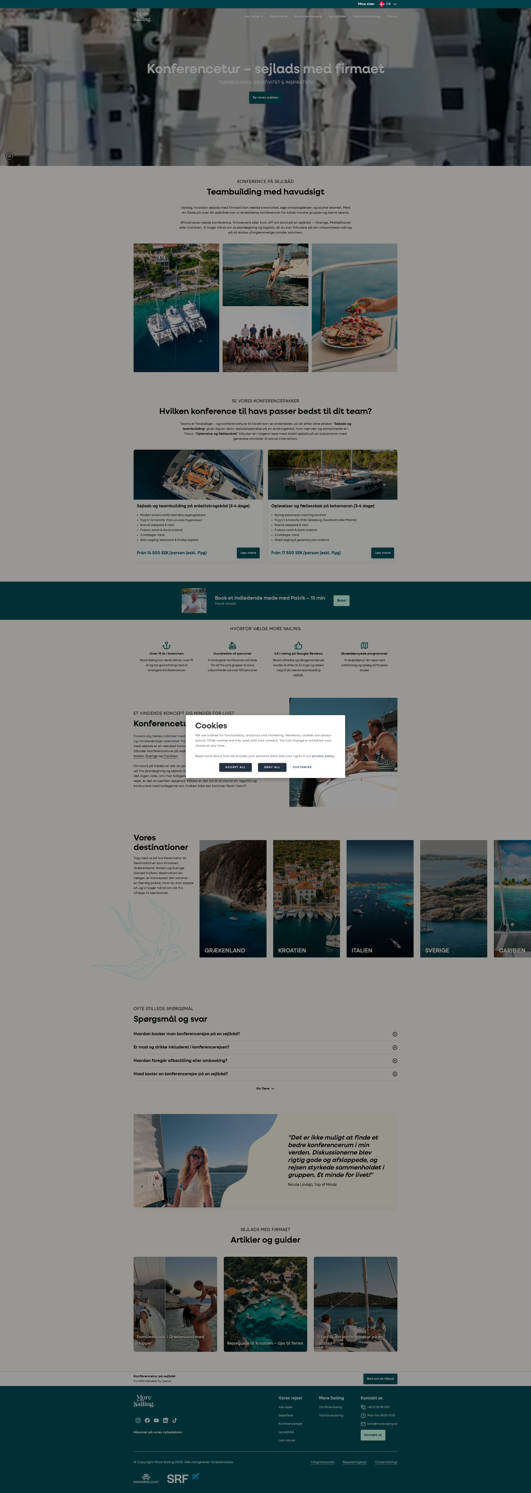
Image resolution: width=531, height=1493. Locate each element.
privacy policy (323, 755)
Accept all (235, 767)
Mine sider (366, 4)
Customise (302, 767)
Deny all (272, 767)
